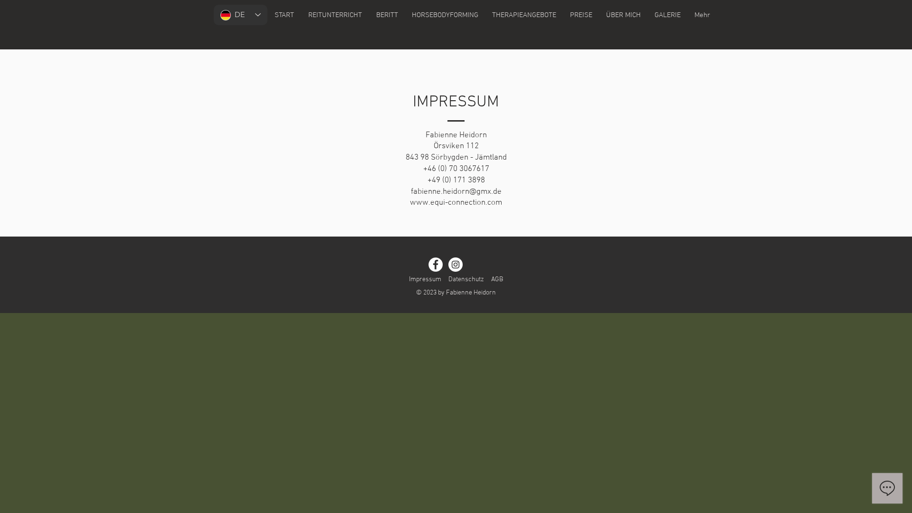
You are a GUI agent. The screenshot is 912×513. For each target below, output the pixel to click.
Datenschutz (466, 280)
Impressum (425, 280)
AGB (497, 280)
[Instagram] (455, 264)
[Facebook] (435, 264)
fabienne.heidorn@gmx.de (456, 192)
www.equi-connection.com (456, 203)
